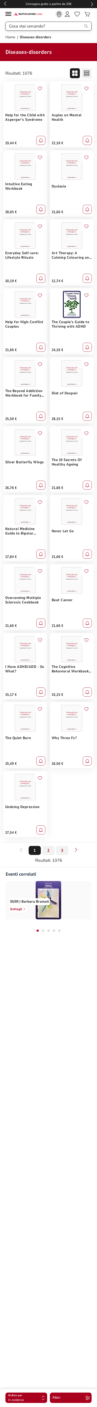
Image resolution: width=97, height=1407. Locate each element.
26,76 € (11, 488)
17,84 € (11, 557)
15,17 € (11, 695)
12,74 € (57, 281)
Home (10, 37)
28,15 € (57, 419)
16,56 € (57, 763)
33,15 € (57, 695)
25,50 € (11, 419)
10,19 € (11, 281)
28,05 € (11, 212)
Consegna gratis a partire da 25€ (49, 4)
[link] (59, 14)
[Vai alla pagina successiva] (76, 850)
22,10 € (57, 143)
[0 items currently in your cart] (87, 14)
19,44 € (11, 143)
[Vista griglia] (75, 73)
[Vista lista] (87, 73)
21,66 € (57, 212)
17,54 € (11, 832)
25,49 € (11, 763)
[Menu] (9, 14)
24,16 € (57, 350)
